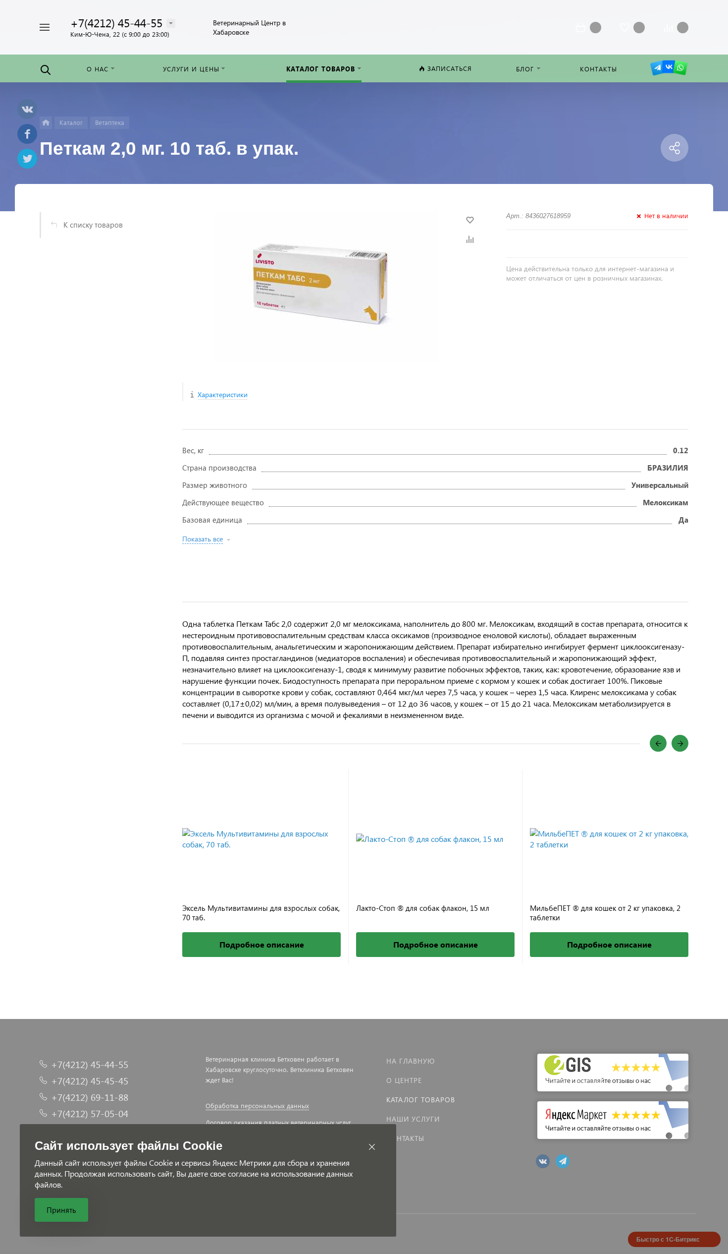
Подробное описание (261, 944)
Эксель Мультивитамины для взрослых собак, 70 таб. (261, 912)
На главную (410, 1061)
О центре (404, 1080)
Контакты (405, 1138)
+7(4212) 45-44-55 (116, 22)
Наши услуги (413, 1119)
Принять (61, 1210)
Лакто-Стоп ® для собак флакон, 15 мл (422, 908)
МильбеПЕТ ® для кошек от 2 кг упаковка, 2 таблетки (605, 912)
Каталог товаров (420, 1099)
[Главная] (46, 123)
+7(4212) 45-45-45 (89, 1081)
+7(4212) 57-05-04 (89, 1113)
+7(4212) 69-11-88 (89, 1097)
